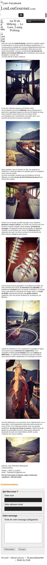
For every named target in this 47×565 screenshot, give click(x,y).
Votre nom (9, 495)
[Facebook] (11, 3)
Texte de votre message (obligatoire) (21, 520)
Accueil (4, 558)
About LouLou (17, 558)
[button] (21, 15)
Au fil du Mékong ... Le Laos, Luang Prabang (15, 25)
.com (32, 8)
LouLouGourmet (15, 8)
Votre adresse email (13, 504)
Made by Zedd (23, 560)
